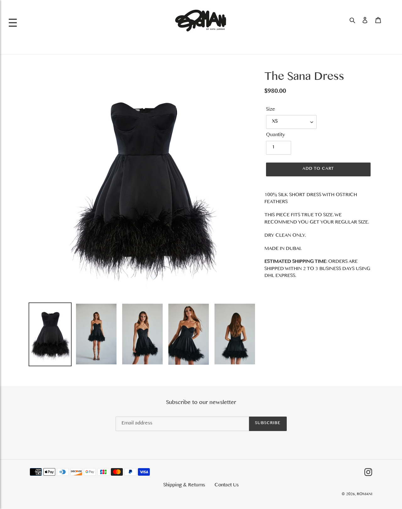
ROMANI (364, 495)
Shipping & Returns (184, 486)
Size (270, 110)
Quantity (275, 135)
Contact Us (227, 486)
